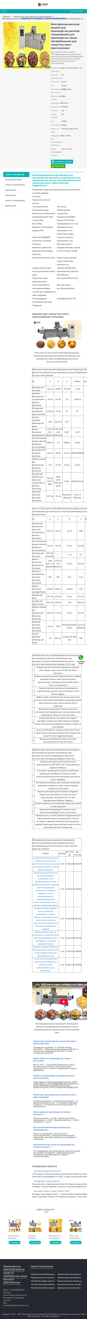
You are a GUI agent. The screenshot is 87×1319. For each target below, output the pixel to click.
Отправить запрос (15, 1242)
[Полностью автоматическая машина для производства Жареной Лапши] (75, 1225)
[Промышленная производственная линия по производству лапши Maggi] (55, 1225)
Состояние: (55, 82)
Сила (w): (54, 110)
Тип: (52, 85)
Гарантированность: (56, 125)
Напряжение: (56, 107)
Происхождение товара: (56, 97)
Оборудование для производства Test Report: (56, 140)
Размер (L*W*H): (54, 115)
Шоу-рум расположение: (56, 76)
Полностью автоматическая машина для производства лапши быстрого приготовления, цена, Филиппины (45, 965)
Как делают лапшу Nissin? (47, 1181)
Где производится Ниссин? (47, 1171)
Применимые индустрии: (56, 69)
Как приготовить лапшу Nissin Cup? (52, 1191)
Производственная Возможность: (56, 90)
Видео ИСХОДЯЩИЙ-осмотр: (56, 152)
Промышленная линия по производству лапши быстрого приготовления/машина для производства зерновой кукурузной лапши (45, 938)
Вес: (52, 121)
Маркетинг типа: (55, 130)
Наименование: (56, 103)
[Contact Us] (81, 659)
